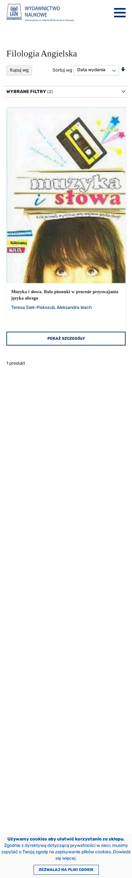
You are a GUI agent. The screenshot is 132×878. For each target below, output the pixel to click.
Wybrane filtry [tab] (26, 91)
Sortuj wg (62, 69)
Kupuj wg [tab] (19, 70)
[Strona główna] (40, 12)
